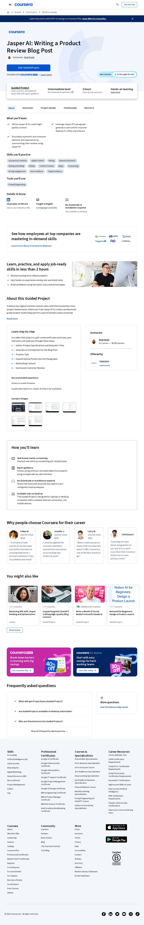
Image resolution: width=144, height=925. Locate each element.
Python (10, 789)
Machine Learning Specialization (82, 793)
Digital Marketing (14, 772)
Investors (79, 833)
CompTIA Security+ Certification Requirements (120, 775)
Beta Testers (46, 837)
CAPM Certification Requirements (116, 761)
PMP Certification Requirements (116, 797)
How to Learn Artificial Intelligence (118, 790)
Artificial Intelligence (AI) (17, 759)
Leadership (12, 837)
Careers (10, 842)
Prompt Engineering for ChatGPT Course (84, 800)
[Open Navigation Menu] (10, 4)
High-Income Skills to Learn (120, 784)
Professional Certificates (17, 854)
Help (77, 846)
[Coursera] (23, 4)
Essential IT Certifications (119, 780)
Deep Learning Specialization (87, 776)
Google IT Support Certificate (53, 777)
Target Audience (55, 171)
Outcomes (27, 107)
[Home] (8, 12)
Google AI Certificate (50, 759)
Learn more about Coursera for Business (31, 245)
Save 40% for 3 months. (94, 18)
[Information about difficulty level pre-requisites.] (72, 92)
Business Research (67, 160)
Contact (78, 854)
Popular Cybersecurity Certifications (118, 804)
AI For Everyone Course (84, 767)
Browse (18, 12)
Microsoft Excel (13, 780)
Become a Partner (14, 880)
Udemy (10, 892)
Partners (44, 833)
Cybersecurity (13, 763)
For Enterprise (13, 867)
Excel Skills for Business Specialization (85, 781)
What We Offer (13, 833)
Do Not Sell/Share (82, 875)
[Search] (117, 4)
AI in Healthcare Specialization (87, 771)
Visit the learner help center (114, 707)
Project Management (16, 784)
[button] (105, 365)
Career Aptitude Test (117, 755)
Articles (78, 859)
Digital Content (38, 160)
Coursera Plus (13, 850)
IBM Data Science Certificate (53, 804)
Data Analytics (13, 767)
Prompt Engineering (17, 184)
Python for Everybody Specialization (84, 807)
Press (77, 829)
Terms (77, 837)
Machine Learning (49, 12)
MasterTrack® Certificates (18, 859)
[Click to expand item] (18, 407)
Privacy (78, 842)
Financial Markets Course (85, 787)
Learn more (46, 74)
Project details (48, 107)
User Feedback (36, 171)
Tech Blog (45, 850)
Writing (52, 160)
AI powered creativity (18, 160)
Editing (32, 166)
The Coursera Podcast (50, 846)
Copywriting (73, 166)
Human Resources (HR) (16, 776)
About (11, 107)
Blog (43, 842)
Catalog (10, 846)
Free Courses (13, 888)
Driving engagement (17, 171)
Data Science (31, 12)
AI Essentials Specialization (86, 759)
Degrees (11, 863)
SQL (9, 793)
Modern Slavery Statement (86, 871)
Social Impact (13, 884)
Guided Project (20, 88)
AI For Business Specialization (87, 763)
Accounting (12, 755)
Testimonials (70, 107)
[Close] (132, 18)
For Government (14, 871)
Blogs (61, 166)
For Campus (12, 875)
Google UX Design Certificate (53, 788)
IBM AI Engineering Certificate (53, 792)
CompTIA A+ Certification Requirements (119, 768)
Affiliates (78, 867)
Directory (79, 863)
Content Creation (47, 166)
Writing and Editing (16, 166)
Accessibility (80, 850)
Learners (45, 829)
